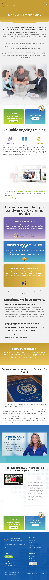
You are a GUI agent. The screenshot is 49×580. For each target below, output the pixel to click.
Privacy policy (34, 573)
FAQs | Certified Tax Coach (35, 547)
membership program (38, 146)
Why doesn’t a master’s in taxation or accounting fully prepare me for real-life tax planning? (22, 323)
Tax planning (6, 409)
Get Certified (32, 542)
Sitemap (29, 573)
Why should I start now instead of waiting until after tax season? (21, 327)
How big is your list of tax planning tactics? (15, 337)
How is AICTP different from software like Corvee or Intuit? (19, 331)
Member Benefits (33, 540)
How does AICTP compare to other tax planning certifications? (20, 304)
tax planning (30, 39)
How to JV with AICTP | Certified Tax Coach (36, 544)
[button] (24, 304)
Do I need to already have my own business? (15, 334)
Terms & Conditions (41, 573)
